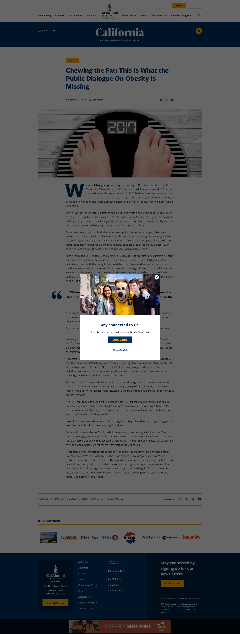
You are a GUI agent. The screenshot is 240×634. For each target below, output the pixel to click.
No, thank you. (120, 349)
